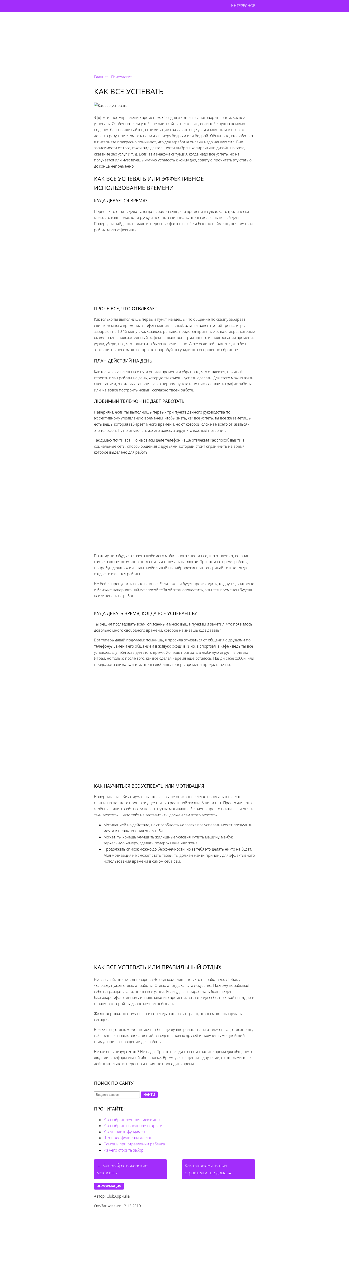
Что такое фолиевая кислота (128, 1137)
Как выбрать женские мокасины (132, 1119)
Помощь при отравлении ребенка (134, 1144)
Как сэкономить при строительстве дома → (208, 1169)
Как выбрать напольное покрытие (134, 1125)
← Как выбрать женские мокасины (122, 1169)
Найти (149, 1094)
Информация (109, 1186)
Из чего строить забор (123, 1150)
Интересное (243, 5)
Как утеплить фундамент (125, 1131)
